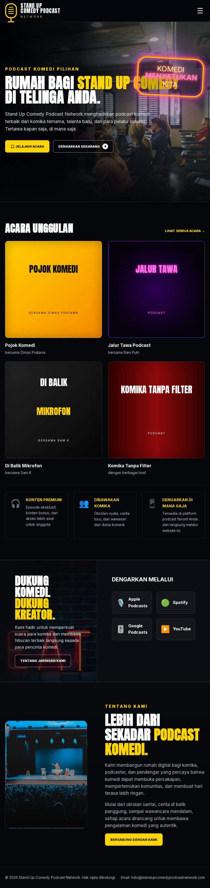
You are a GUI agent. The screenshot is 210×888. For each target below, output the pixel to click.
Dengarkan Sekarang (79, 146)
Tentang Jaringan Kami (43, 661)
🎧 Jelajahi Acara (27, 146)
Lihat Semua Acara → (185, 231)
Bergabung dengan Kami (133, 839)
